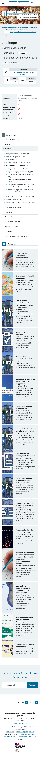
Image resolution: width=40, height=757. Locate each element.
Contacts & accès (21, 723)
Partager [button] (21, 702)
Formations (33, 28)
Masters (6, 30)
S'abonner (32, 685)
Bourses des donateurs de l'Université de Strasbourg (24, 620)
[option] (20, 260)
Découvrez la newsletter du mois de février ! (25, 479)
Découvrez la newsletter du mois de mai (25, 407)
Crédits (31, 732)
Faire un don (24, 3)
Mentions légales (22, 732)
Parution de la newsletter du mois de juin (24, 359)
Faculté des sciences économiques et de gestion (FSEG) (27, 98)
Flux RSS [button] (31, 702)
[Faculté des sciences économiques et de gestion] (4, 13)
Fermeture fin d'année (24, 530)
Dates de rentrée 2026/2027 (22, 333)
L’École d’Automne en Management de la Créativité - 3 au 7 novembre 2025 (24, 589)
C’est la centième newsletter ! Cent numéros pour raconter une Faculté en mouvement (24, 305)
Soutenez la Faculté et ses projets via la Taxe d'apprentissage (25, 381)
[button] (26, 702)
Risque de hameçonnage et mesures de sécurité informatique (25, 505)
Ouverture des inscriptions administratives (22, 255)
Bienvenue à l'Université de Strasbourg (25, 277)
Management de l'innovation (19, 30)
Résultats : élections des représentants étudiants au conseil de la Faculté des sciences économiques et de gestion (25, 558)
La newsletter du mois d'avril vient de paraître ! (25, 430)
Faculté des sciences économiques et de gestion (15, 28)
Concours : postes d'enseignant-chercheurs (25, 455)
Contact (14, 3)
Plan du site (10, 732)
